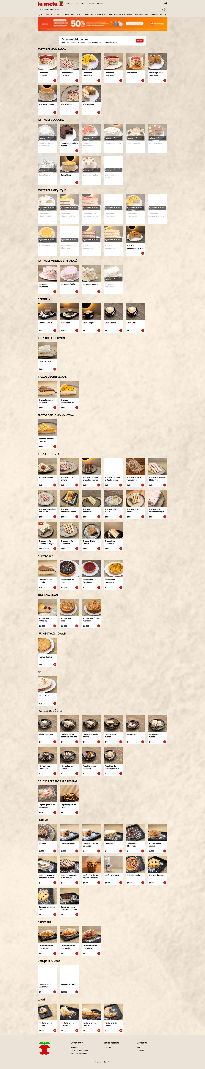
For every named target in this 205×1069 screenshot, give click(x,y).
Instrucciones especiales (49, 516)
